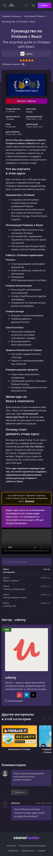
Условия (41, 850)
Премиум (29, 501)
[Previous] (44, 719)
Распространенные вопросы (32, 845)
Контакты (11, 845)
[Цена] (33, 5)
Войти (44, 5)
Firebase (29, 111)
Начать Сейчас (26, 101)
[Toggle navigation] (5, 5)
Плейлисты (13, 850)
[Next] (49, 719)
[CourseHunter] (11, 5)
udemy (10, 677)
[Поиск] (26, 5)
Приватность (28, 850)
